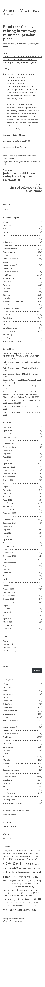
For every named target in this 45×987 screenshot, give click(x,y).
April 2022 (7, 579)
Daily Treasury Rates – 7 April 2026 (17, 368)
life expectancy (30, 881)
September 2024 (9, 483)
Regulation (7, 318)
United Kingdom (25, 903)
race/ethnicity (20, 890)
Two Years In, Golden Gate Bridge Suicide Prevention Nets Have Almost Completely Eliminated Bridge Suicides (20, 394)
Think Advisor (24, 895)
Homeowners (8, 278)
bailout (33, 853)
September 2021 (9, 602)
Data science (8, 245)
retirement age (17, 893)
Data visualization (10, 249)
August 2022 (8, 566)
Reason (33, 890)
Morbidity (7, 295)
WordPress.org (9, 651)
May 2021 (7, 616)
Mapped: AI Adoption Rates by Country (19, 386)
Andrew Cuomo (22, 853)
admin (5, 222)
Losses (5, 292)
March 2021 (8, 622)
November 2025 (9, 441)
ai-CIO (15, 851)
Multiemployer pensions (13, 302)
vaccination (20, 906)
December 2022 (9, 553)
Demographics (9, 252)
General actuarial (10, 265)
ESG (29, 864)
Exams (5, 262)
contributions (29, 859)
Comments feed (9, 648)
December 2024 (9, 474)
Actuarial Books (9, 815)
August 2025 (8, 450)
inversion (27, 877)
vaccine (34, 906)
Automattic (18, 921)
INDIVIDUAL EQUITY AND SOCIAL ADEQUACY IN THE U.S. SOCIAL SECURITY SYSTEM (21, 356)
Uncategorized (9, 338)
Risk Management (10, 328)
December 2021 (9, 592)
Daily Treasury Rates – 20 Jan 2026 (17, 406)
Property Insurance (11, 308)
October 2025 (8, 444)
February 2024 (9, 507)
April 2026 (7, 431)
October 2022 (8, 559)
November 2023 (9, 516)
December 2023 (9, 513)
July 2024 (7, 490)
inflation (25, 873)
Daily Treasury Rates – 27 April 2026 (18, 362)
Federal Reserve (26, 868)
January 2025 (8, 470)
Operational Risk (10, 305)
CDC (8, 859)
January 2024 (8, 510)
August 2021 (8, 606)
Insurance (7, 282)
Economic (13, 156)
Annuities (7, 226)
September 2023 (9, 523)
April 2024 (7, 500)
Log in (5, 641)
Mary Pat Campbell (32, 44)
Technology (8, 335)
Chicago (17, 859)
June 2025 (7, 457)
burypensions (20, 856)
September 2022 (9, 563)
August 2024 (8, 487)
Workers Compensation (12, 341)
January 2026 (8, 434)
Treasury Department (22, 899)
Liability (6, 288)
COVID (13, 864)
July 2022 (7, 569)
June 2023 (7, 533)
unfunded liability (10, 903)
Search (37, 671)
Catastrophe (8, 232)
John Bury (17, 881)
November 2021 (9, 596)
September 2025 (9, 447)
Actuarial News (16, 11)
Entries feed (8, 644)
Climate (6, 236)
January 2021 (8, 629)
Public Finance (32, 156)
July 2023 (7, 530)
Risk (5, 325)
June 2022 (7, 573)
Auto (5, 229)
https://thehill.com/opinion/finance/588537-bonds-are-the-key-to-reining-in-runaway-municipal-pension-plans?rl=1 (22, 59)
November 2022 (9, 556)
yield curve (26, 909)
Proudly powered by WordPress (13, 919)
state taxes (29, 893)
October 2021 (8, 599)
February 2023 (9, 546)
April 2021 (7, 619)
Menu (36, 11)
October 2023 (8, 520)
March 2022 (8, 582)
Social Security (9, 331)
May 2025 (7, 460)
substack (11, 895)
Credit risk (7, 239)
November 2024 (9, 477)
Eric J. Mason (14, 162)
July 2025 (7, 454)
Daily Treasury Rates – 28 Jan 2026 (17, 374)
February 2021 (9, 625)
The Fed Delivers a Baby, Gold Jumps (25, 188)
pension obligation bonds (28, 162)
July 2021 (6, 609)
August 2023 (8, 526)
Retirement (7, 321)
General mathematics (11, 272)
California (32, 856)
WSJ (9, 909)
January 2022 (8, 589)
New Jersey (22, 884)
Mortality (7, 298)
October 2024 (8, 480)
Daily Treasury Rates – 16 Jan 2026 (17, 412)
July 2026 (7, 427)
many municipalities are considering (16, 83)
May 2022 (7, 576)
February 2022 (9, 586)
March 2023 (8, 543)
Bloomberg (8, 856)
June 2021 (7, 612)
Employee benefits (10, 259)
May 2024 (7, 497)
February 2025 (9, 467)
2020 (6, 851)
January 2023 (8, 549)
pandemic (25, 887)
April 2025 (7, 464)
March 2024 (8, 503)
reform (7, 893)
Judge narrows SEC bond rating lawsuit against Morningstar (20, 175)
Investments (21, 156)
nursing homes (10, 887)
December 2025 (9, 437)
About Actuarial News (11, 839)
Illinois (13, 872)
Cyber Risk (7, 242)
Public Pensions (8, 158)
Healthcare (7, 275)
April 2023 (7, 540)
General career (9, 269)
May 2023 (7, 536)
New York (35, 884)
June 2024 (7, 493)
